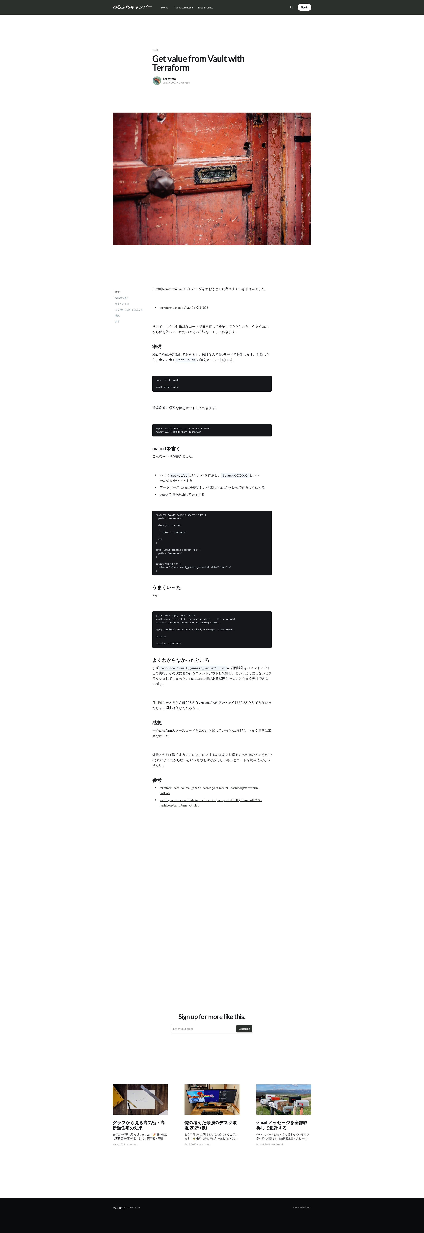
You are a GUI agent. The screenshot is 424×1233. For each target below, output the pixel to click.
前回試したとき (164, 702)
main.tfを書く (122, 297)
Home (164, 7)
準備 (117, 291)
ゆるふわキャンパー (132, 7)
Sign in (304, 7)
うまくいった (122, 303)
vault (155, 49)
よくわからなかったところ (129, 309)
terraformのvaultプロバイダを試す (184, 307)
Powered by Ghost (302, 1207)
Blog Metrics (205, 7)
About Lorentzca (183, 7)
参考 (117, 321)
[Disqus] (212, 883)
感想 (117, 315)
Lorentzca (169, 79)
